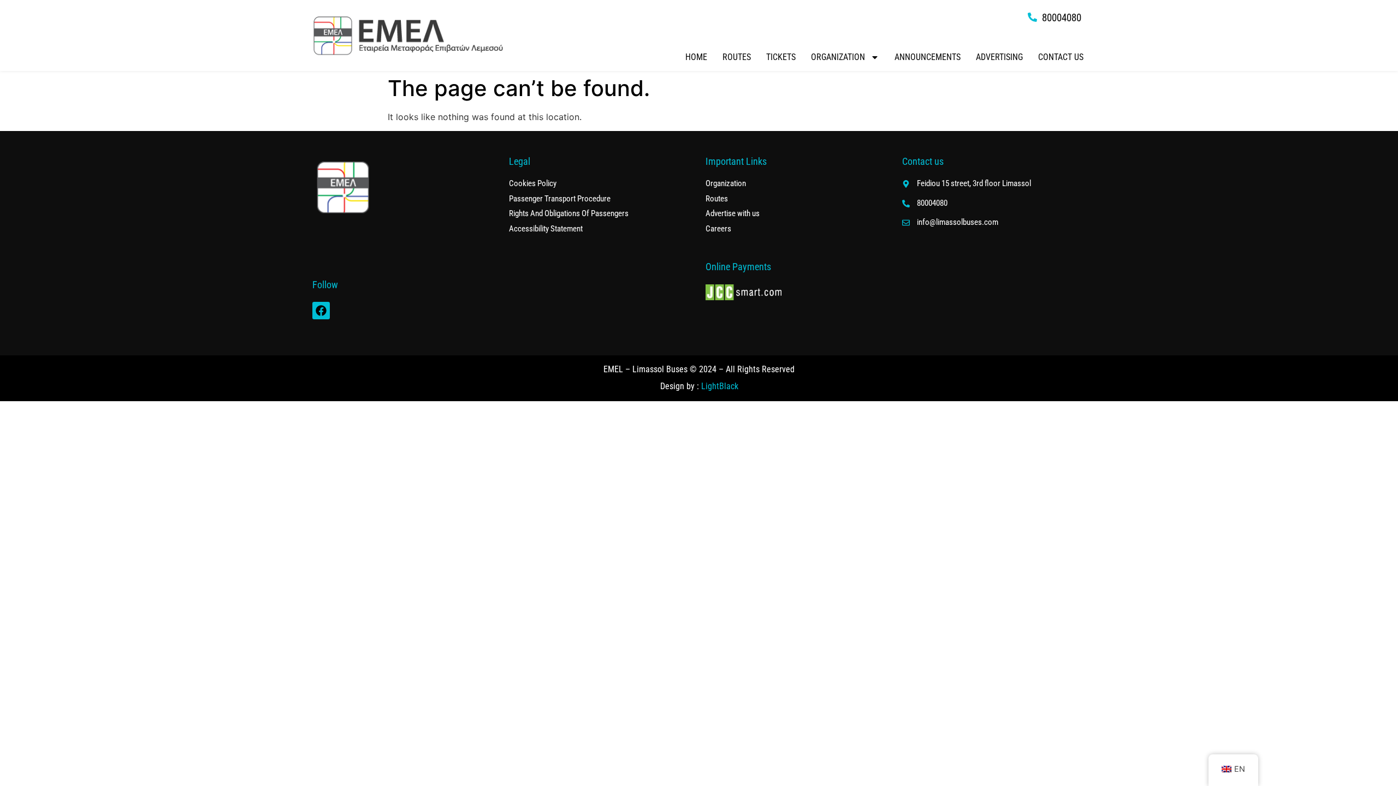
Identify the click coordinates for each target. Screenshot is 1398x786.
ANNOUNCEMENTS (928, 57)
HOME (696, 57)
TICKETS (781, 57)
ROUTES (736, 57)
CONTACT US (1060, 57)
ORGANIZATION (838, 57)
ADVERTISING (999, 57)
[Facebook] (321, 310)
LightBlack (719, 386)
